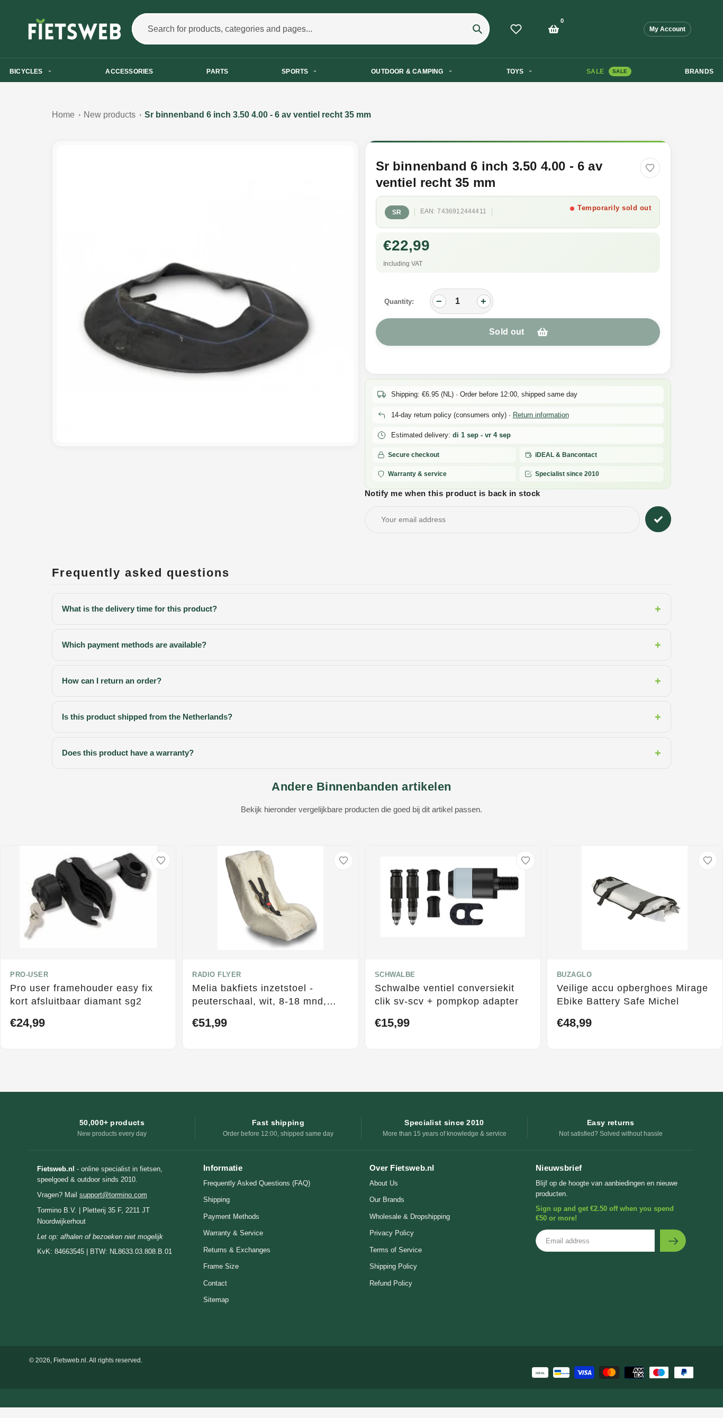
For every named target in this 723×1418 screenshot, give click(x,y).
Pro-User (29, 975)
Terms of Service (395, 1250)
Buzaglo (574, 975)
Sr (397, 212)
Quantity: (399, 302)
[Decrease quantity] (439, 301)
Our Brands (386, 1200)
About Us (383, 1183)
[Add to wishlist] (650, 168)
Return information (541, 415)
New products (109, 114)
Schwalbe (395, 975)
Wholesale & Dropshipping (409, 1216)
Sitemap (216, 1300)
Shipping (216, 1200)
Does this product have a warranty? (361, 753)
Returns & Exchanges (236, 1250)
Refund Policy (390, 1283)
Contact (215, 1283)
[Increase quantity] (484, 301)
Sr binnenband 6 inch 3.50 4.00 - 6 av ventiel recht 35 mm (257, 114)
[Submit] (673, 1240)
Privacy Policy (391, 1233)
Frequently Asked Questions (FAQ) (256, 1183)
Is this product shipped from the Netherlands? (361, 717)
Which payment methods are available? (361, 645)
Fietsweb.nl (69, 1360)
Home (63, 114)
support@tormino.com (113, 1195)
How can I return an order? (361, 681)
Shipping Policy (393, 1266)
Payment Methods (231, 1216)
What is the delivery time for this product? (361, 609)
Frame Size (221, 1266)
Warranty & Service (233, 1233)
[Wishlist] (516, 29)
